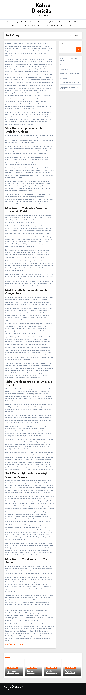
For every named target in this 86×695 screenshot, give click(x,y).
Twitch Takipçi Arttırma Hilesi (32, 26)
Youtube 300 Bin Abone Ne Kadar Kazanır (59, 26)
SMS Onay (15, 26)
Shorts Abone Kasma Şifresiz (69, 22)
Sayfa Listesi (52, 22)
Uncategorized (12, 667)
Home (9, 22)
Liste (43, 22)
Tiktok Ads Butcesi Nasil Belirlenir (70, 673)
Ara (61, 43)
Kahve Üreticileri (13, 687)
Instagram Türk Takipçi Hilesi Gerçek (26, 22)
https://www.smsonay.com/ (14, 644)
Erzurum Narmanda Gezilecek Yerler (32, 673)
